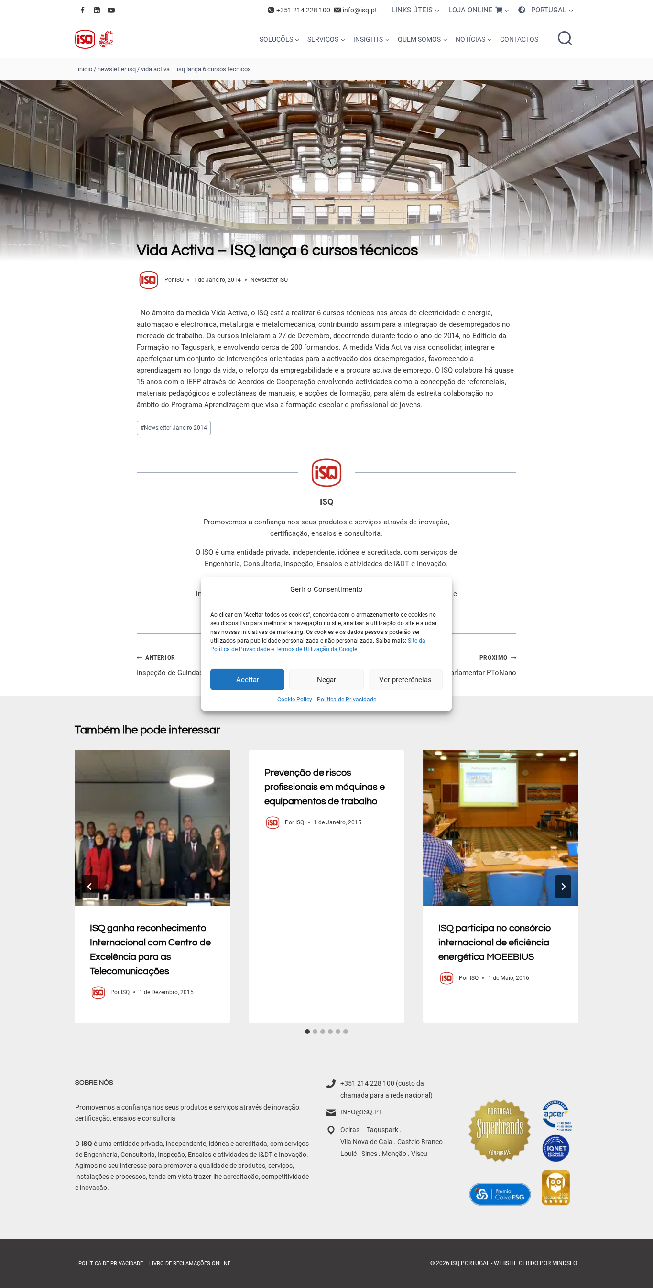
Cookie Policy (294, 699)
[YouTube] (111, 10)
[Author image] (149, 280)
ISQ (179, 280)
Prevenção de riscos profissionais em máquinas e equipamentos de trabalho (324, 787)
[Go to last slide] (90, 886)
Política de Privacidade (346, 699)
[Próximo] (563, 886)
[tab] (307, 1031)
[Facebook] (82, 10)
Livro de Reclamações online (189, 1263)
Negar (326, 679)
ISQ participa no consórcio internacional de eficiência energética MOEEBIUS (494, 942)
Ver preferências (405, 679)
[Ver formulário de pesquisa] (565, 39)
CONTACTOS (519, 39)
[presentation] (152, 828)
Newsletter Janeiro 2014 (174, 427)
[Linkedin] (96, 10)
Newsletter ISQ (269, 280)
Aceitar (247, 679)
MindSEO (564, 1263)
